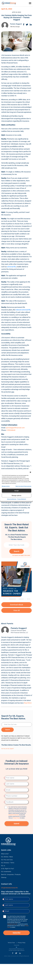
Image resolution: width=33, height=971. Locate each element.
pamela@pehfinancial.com (15, 428)
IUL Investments (6, 871)
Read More (28, 703)
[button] (30, 472)
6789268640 (11, 430)
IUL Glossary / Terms (7, 863)
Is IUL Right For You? (7, 868)
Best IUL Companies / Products (11, 874)
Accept (16, 490)
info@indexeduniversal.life (9, 888)
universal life (11, 267)
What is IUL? (5, 854)
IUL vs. (3, 865)
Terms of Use (11, 942)
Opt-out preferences (11, 499)
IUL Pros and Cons (7, 860)
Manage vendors (6, 486)
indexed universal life (23, 310)
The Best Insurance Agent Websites (16, 950)
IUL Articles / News (7, 857)
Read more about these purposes (23, 486)
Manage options (16, 495)
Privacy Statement (21, 499)
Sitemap (3, 877)
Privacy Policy (21, 942)
